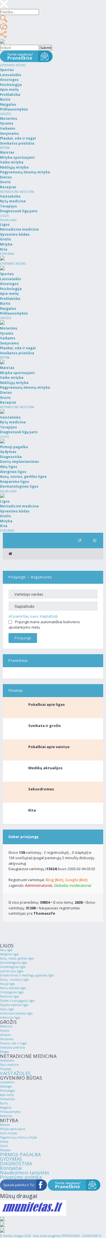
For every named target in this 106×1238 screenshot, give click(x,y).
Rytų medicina (9, 1065)
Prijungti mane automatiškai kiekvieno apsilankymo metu (44, 624)
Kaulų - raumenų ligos (14, 979)
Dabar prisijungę (23, 836)
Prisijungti (17, 577)
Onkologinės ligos (11, 992)
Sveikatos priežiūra (12, 1047)
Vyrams (4, 1031)
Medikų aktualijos (45, 767)
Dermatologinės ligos (13, 963)
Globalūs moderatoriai (72, 885)
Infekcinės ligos (10, 1018)
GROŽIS (5, 114)
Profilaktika (7, 1099)
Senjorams (7, 1039)
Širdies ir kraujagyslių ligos (17, 1001)
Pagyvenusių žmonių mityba (18, 1137)
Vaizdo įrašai (8, 220)
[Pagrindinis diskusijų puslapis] (10, 554)
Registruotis (41, 577)
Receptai (5, 1150)
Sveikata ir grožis (44, 725)
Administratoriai (38, 885)
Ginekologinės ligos (12, 967)
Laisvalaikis (7, 1082)
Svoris (4, 1146)
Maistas (5, 1125)
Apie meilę (7, 1095)
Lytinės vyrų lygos (11, 971)
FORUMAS (7, 254)
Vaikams (5, 1035)
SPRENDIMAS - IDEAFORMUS (81, 1236)
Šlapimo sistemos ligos (14, 1005)
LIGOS (4, 216)
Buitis (4, 1103)
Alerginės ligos (9, 954)
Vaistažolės (7, 1060)
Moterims (6, 1026)
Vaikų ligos (7, 1009)
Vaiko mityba (8, 1133)
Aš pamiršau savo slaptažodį (32, 616)
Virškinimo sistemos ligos (16, 1013)
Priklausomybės (10, 1112)
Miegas (4, 1052)
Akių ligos (6, 950)
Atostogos (6, 1086)
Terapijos (5, 1069)
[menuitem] (94, 540)
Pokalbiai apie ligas (46, 704)
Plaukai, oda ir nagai (13, 1043)
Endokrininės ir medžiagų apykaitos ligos (27, 975)
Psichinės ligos (9, 996)
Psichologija (7, 1091)
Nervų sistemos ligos (13, 988)
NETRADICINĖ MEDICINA (17, 192)
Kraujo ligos (7, 984)
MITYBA (5, 148)
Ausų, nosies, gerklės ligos (17, 958)
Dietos (4, 1142)
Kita (32, 810)
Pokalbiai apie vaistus (49, 746)
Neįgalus (5, 1107)
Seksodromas (41, 789)
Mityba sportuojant (12, 1129)
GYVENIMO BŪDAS (13, 65)
